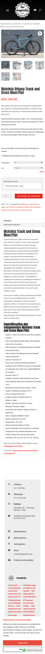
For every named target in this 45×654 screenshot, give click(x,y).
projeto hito (5, 210)
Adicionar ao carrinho (28, 196)
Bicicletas (18, 24)
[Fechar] (42, 618)
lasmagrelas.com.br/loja (13, 446)
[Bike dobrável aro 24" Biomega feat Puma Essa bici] (15, 606)
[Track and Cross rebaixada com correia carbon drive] (15, 591)
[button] (40, 33)
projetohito (15, 210)
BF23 (14, 207)
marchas (37, 207)
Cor (2, 168)
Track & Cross (28, 24)
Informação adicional (12, 225)
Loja (11, 24)
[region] (22, 635)
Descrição (7, 221)
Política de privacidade (23, 560)
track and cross (26, 210)
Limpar (41, 172)
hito (31, 207)
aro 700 (9, 207)
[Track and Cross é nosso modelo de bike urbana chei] (30, 606)
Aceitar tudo (22, 643)
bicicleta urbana (23, 207)
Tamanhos (5, 163)
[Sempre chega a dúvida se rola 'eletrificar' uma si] (30, 591)
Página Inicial (4, 24)
